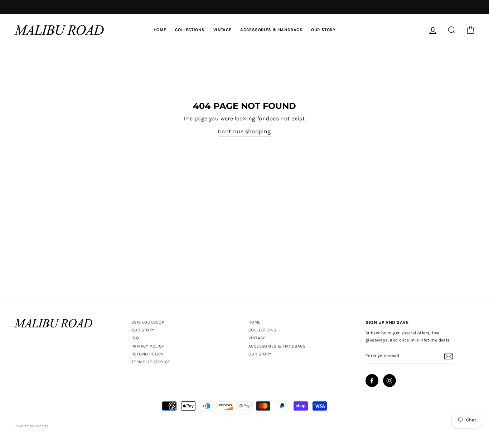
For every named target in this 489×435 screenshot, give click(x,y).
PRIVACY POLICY (147, 346)
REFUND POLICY (147, 354)
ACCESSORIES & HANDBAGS (271, 29)
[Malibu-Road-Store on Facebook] (372, 380)
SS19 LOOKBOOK (147, 322)
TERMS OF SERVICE (150, 361)
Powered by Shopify (31, 426)
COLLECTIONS (189, 29)
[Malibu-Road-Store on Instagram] (389, 380)
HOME (160, 29)
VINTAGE (222, 29)
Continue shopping (244, 131)
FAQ (135, 337)
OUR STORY (323, 29)
